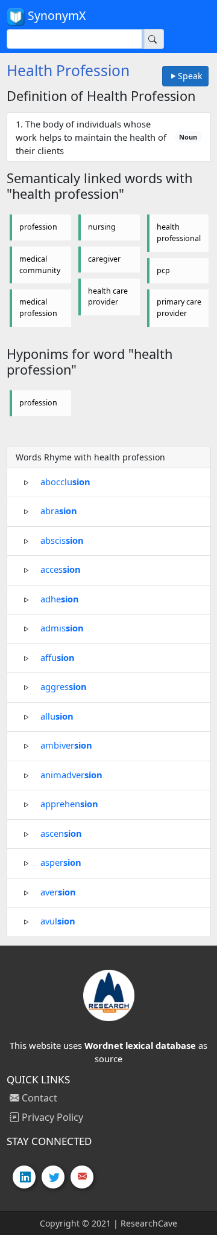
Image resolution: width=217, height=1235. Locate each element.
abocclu (65, 481)
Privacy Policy (51, 1117)
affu (57, 657)
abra (58, 511)
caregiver (104, 259)
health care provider (108, 297)
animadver (71, 774)
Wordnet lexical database (140, 1045)
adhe (59, 598)
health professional (179, 232)
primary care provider (179, 307)
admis (62, 628)
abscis (62, 540)
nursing (102, 227)
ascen (61, 833)
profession (38, 227)
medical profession (38, 307)
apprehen (69, 804)
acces (60, 569)
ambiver (66, 745)
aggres (63, 686)
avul (57, 921)
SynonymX (55, 15)
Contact (38, 1097)
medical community (39, 265)
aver (58, 891)
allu (57, 715)
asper (60, 862)
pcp (163, 270)
